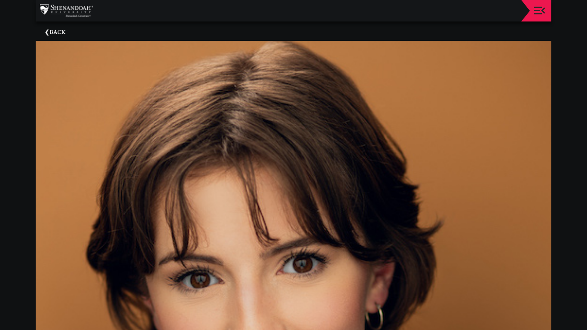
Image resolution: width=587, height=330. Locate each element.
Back (57, 32)
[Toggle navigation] (539, 10)
